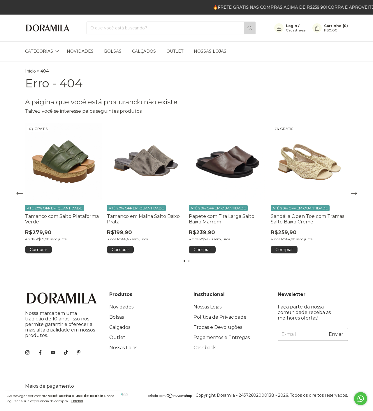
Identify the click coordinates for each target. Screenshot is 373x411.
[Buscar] (250, 28)
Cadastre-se (295, 30)
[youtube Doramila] (53, 352)
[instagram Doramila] (27, 352)
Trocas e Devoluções (217, 327)
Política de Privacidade (220, 317)
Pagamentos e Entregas (221, 337)
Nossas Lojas (210, 51)
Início (30, 71)
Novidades (80, 51)
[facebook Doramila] (40, 352)
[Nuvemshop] (170, 396)
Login (291, 26)
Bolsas (113, 51)
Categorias (39, 51)
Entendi (77, 401)
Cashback (204, 347)
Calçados (144, 51)
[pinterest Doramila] (78, 352)
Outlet (174, 51)
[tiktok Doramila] (66, 352)
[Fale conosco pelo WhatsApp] (360, 398)
